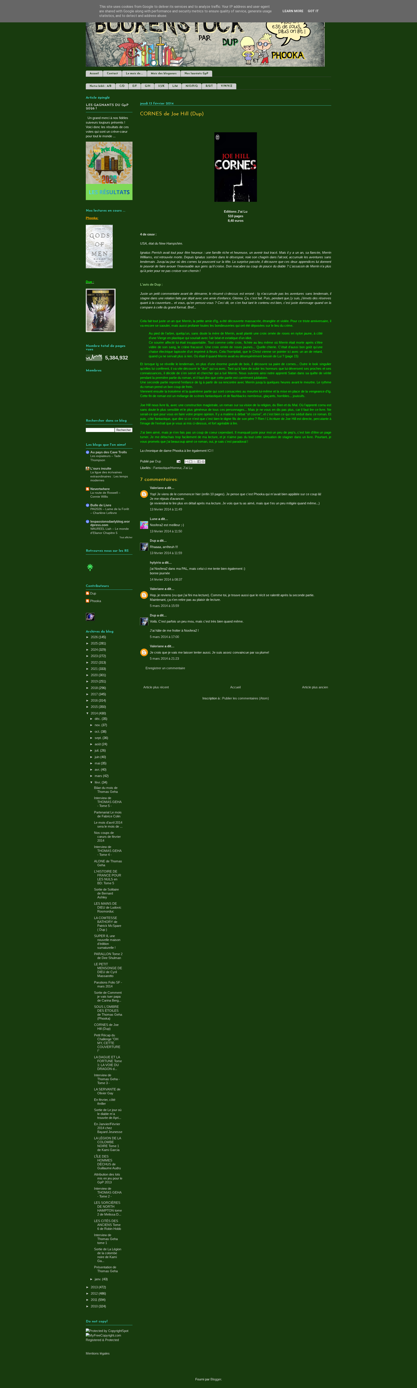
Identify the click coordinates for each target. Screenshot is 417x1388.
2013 (95, 1287)
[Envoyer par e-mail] (186, 461)
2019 (95, 681)
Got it (313, 11)
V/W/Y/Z (226, 86)
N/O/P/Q (192, 86)
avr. (98, 769)
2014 (95, 713)
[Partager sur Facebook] (199, 461)
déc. (98, 719)
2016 (95, 700)
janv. (98, 1279)
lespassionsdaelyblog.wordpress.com (110, 523)
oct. (98, 731)
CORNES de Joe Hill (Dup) (106, 1026)
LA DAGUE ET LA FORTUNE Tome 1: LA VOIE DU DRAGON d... (108, 1063)
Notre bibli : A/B (100, 86)
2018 (95, 688)
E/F (134, 86)
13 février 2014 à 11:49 (166, 509)
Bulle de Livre (100, 505)
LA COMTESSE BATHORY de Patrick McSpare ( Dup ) (107, 923)
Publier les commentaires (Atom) (245, 698)
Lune (153, 519)
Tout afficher (125, 537)
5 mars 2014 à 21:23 (164, 658)
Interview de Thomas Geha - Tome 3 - (107, 1079)
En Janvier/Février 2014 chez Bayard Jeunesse (108, 1128)
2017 (95, 694)
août (98, 744)
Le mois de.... (134, 73)
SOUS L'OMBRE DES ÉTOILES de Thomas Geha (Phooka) (108, 1012)
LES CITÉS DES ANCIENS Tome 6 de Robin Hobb (107, 1225)
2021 (95, 669)
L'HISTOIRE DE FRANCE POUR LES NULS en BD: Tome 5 (107, 877)
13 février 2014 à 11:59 (166, 553)
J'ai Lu (187, 468)
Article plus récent (156, 687)
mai (98, 763)
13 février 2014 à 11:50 (166, 531)
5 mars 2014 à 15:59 (164, 606)
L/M (175, 86)
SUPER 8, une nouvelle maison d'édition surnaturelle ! (107, 941)
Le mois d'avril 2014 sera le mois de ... (108, 824)
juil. (97, 750)
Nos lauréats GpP (196, 73)
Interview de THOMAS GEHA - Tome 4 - (107, 850)
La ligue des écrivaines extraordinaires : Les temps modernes (109, 476)
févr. (98, 782)
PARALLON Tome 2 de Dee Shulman (108, 956)
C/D (121, 86)
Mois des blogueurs (164, 73)
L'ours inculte (100, 468)
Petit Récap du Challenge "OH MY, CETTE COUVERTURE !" (107, 1043)
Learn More (293, 11)
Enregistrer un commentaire (165, 668)
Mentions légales (98, 1353)
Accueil (94, 73)
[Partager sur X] (195, 461)
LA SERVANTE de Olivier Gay (107, 1091)
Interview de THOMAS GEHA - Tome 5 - (107, 802)
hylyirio (155, 562)
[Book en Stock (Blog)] (90, 572)
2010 (95, 1306)
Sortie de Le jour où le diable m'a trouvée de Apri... (107, 1114)
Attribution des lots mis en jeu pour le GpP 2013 (108, 1178)
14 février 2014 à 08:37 (166, 579)
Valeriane (157, 488)
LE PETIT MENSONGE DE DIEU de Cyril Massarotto (108, 970)
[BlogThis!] (191, 461)
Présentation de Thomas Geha (106, 1269)
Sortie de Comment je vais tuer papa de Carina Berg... (108, 996)
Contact (112, 73)
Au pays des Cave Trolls (108, 452)
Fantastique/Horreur (167, 468)
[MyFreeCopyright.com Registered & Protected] (109, 1340)
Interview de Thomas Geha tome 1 (106, 1239)
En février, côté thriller (104, 1101)
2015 (95, 707)
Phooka (95, 601)
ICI (209, 450)
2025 (95, 643)
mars (99, 776)
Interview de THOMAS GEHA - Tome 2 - (107, 1192)
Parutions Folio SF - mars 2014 (108, 984)
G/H (147, 86)
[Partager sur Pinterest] (203, 461)
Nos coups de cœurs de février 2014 (107, 836)
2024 (95, 649)
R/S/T (209, 86)
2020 (95, 675)
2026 (95, 637)
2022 (95, 662)
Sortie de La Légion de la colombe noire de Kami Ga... (107, 1255)
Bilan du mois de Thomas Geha (106, 789)
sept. (99, 738)
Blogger (215, 1379)
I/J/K (161, 86)
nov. (98, 725)
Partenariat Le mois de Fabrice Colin (108, 814)
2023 (95, 656)
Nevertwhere (100, 489)
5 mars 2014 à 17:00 (164, 637)
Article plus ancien (315, 687)
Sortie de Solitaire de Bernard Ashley (106, 893)
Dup (153, 540)
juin (97, 757)
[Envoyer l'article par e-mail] (178, 461)
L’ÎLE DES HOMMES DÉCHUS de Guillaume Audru (107, 1162)
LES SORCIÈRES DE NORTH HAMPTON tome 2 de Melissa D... (108, 1208)
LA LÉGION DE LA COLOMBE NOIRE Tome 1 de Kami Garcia (107, 1144)
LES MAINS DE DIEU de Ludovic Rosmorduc (107, 907)
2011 (94, 1300)
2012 (95, 1293)
